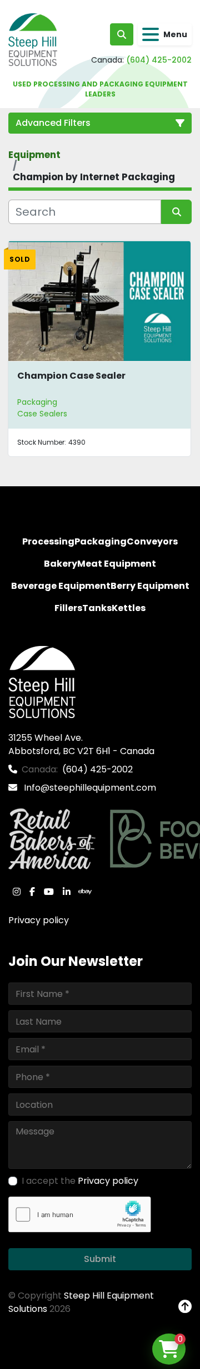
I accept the (80, 1180)
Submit (100, 1259)
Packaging (37, 402)
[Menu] (150, 34)
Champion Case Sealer (71, 375)
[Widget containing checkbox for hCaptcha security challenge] (79, 1215)
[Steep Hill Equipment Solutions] (42, 681)
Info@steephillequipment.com (89, 787)
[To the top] (185, 1307)
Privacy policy (38, 920)
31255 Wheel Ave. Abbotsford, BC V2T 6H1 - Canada (81, 744)
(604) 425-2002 (159, 59)
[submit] (176, 212)
